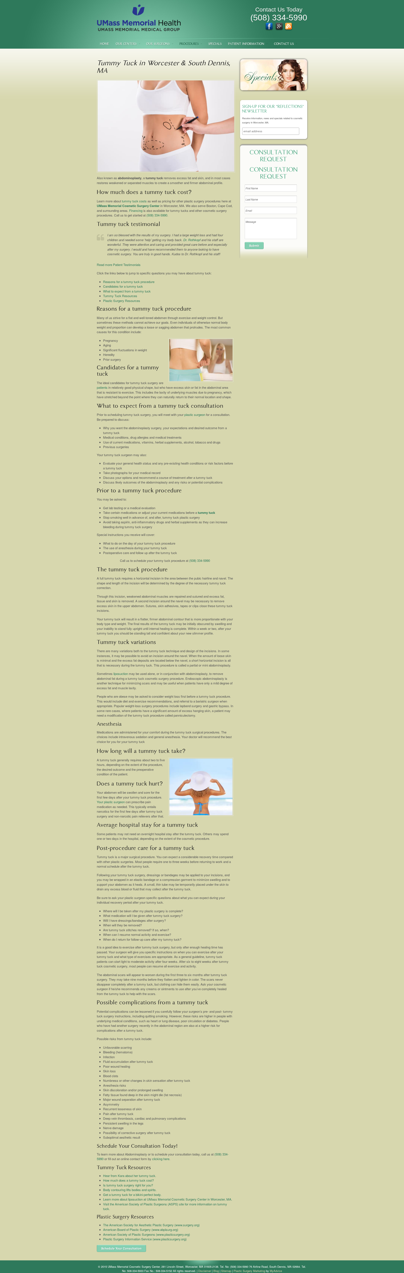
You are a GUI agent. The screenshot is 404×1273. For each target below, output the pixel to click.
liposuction (120, 673)
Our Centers (126, 44)
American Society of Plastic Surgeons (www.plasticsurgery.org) (146, 1234)
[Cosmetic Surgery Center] (139, 29)
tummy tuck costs (134, 201)
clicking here (160, 1159)
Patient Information (246, 44)
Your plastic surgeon (111, 802)
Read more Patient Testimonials (119, 264)
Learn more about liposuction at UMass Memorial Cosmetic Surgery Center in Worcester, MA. (167, 1199)
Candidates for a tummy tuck (123, 286)
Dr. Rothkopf (192, 240)
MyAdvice (276, 1271)
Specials (215, 44)
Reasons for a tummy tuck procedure (128, 281)
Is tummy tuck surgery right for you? (128, 1185)
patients (102, 387)
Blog (216, 1271)
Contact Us (284, 44)
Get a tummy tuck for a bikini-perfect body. (132, 1194)
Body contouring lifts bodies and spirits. (130, 1190)
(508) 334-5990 (156, 215)
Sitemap (226, 1271)
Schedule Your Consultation (121, 1248)
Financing (135, 210)
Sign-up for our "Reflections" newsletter (273, 109)
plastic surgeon (194, 414)
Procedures (189, 44)
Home (104, 44)
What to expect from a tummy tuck (127, 291)
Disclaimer (204, 1271)
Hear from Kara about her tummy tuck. (129, 1175)
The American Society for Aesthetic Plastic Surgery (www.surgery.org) (151, 1225)
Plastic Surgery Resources (121, 300)
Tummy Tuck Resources (120, 296)
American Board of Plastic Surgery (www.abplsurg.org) (140, 1229)
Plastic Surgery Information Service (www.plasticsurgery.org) (145, 1239)
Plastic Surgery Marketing (249, 1271)
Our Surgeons (158, 44)
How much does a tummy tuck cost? (128, 1180)
